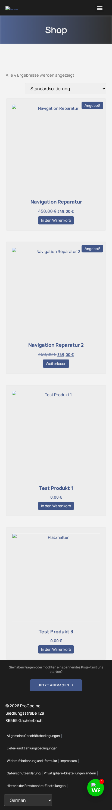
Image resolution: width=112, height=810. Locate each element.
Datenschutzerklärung (24, 773)
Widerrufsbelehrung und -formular (32, 760)
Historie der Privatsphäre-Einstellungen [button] (36, 785)
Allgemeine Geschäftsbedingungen (33, 735)
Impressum (68, 760)
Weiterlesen (56, 363)
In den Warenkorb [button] (56, 220)
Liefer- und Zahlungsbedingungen (32, 748)
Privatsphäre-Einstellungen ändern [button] (70, 773)
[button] (99, 7)
